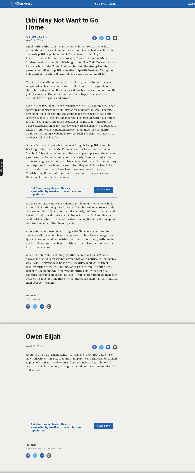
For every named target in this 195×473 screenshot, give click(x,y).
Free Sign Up (103, 190)
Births (61, 448)
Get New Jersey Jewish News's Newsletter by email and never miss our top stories (55, 191)
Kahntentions (34, 299)
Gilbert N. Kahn (36, 37)
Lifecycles (50, 448)
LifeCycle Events (35, 448)
